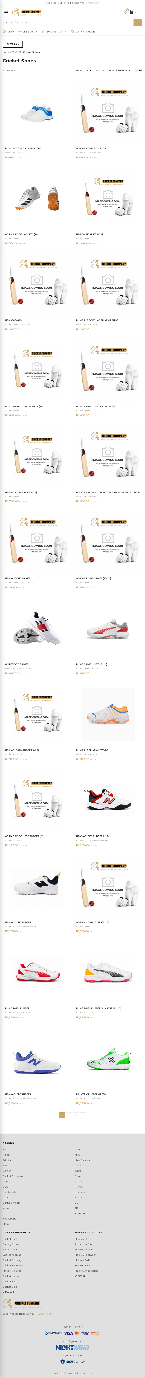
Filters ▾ (13, 44)
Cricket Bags (10, 1281)
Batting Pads (10, 1249)
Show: (79, 70)
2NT (5, 1149)
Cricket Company (13, 1176)
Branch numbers (85, 31)
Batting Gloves (11, 1244)
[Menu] (6, 12)
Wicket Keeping (12, 1254)
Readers (80, 1192)
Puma (78, 1186)
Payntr (78, 1176)
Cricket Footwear (13, 1265)
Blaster (7, 1170)
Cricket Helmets (12, 1276)
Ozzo (78, 1170)
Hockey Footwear (85, 1254)
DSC (5, 1186)
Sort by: (99, 70)
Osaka (78, 1165)
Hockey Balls (82, 1260)
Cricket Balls (10, 1286)
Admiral (7, 1160)
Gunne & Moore (12, 1202)
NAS (77, 1154)
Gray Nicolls (9, 1192)
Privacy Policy (44, 1314)
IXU (5, 1213)
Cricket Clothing (12, 1260)
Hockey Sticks (83, 1238)
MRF (77, 1149)
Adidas (6, 1154)
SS (76, 1202)
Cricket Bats (10, 1238)
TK (76, 1208)
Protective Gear (12, 1270)
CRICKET (16, 52)
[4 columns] (140, 70)
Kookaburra (9, 1218)
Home (6, 52)
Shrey (78, 1197)
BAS (5, 1165)
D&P (5, 1181)
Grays (6, 1197)
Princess (80, 1181)
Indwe (6, 1208)
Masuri (6, 1223)
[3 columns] (136, 70)
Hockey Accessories (86, 1270)
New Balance (82, 1160)
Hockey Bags (82, 1265)
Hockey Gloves (83, 1249)
